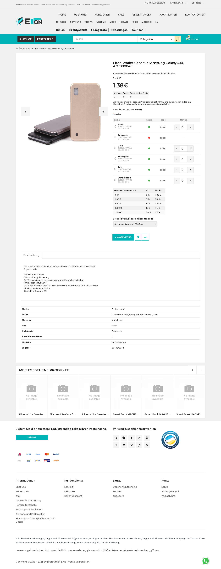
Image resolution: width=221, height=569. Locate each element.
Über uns (21, 486)
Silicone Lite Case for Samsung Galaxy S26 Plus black (31, 414)
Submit (32, 437)
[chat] (116, 438)
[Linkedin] (124, 445)
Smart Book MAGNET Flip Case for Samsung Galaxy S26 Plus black (189, 414)
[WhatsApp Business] (116, 445)
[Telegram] (124, 438)
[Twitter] (131, 445)
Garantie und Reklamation (30, 514)
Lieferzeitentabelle (26, 505)
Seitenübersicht (73, 496)
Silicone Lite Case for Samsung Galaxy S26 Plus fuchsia (94, 414)
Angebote (118, 496)
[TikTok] (139, 445)
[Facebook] (131, 438)
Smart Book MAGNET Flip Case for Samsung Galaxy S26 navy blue (158, 414)
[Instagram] (139, 438)
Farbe (117, 114)
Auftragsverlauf (170, 491)
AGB (18, 496)
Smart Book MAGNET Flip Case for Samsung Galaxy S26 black (126, 414)
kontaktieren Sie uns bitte (156, 104)
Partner (117, 491)
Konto (164, 486)
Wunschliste (168, 496)
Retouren (69, 491)
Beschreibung (31, 255)
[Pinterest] (147, 445)
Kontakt (68, 486)
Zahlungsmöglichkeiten (29, 509)
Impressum (22, 491)
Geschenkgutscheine (125, 486)
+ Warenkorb (123, 237)
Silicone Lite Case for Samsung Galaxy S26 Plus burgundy (63, 414)
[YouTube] (147, 438)
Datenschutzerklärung (28, 500)
